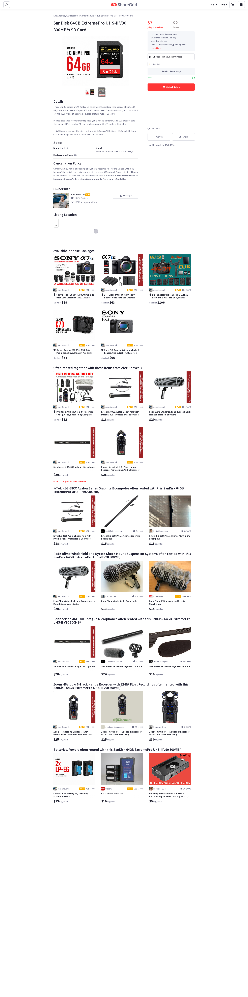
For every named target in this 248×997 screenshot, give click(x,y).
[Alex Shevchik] (61, 200)
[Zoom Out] (56, 225)
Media (73, 15)
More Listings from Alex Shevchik (69, 481)
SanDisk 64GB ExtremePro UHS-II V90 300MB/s (110, 15)
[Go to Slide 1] (90, 92)
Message (127, 195)
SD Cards (81, 15)
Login (224, 4)
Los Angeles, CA (61, 15)
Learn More (156, 48)
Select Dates (173, 86)
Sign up (214, 4)
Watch (159, 136)
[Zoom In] (56, 221)
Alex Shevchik (78, 194)
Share (185, 136)
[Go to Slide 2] (101, 92)
